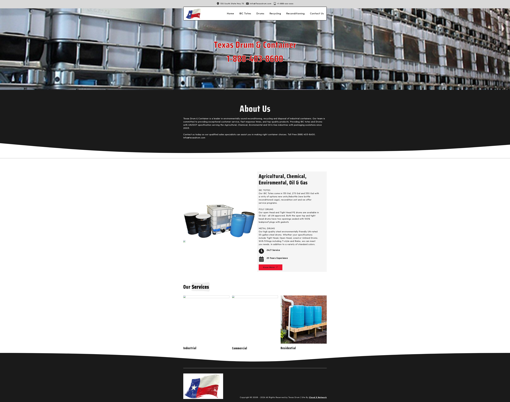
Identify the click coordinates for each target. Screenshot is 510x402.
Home (230, 13)
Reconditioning (295, 13)
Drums (260, 13)
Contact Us (317, 13)
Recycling (275, 13)
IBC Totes (245, 13)
